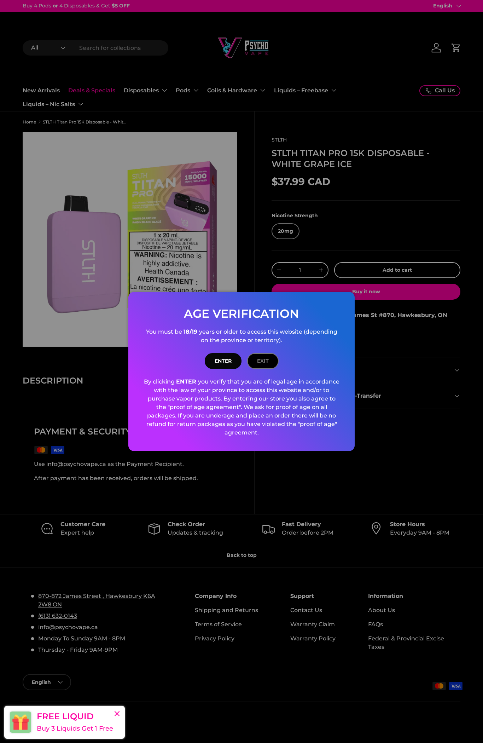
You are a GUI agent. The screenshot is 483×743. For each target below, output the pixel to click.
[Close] (117, 714)
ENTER (223, 361)
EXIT (263, 361)
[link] (64, 722)
